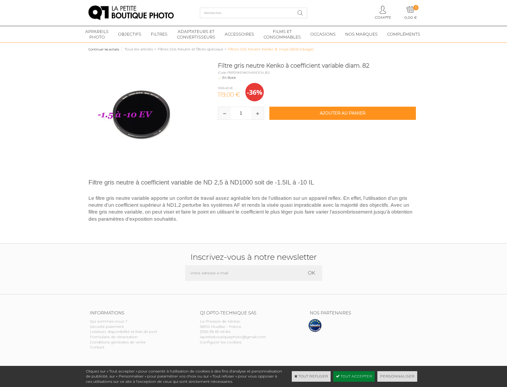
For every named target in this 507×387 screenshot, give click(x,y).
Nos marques (361, 34)
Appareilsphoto (97, 34)
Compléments (403, 34)
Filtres (159, 34)
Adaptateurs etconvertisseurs (196, 34)
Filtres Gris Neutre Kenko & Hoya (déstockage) (270, 49)
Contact (97, 347)
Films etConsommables (282, 34)
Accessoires (239, 34)
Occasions (323, 34)
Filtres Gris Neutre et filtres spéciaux (190, 49)
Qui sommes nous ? (108, 321)
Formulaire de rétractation (114, 336)
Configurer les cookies (220, 342)
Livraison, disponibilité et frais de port (123, 331)
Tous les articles (139, 49)
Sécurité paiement (107, 326)
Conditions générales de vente (118, 342)
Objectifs (129, 34)
